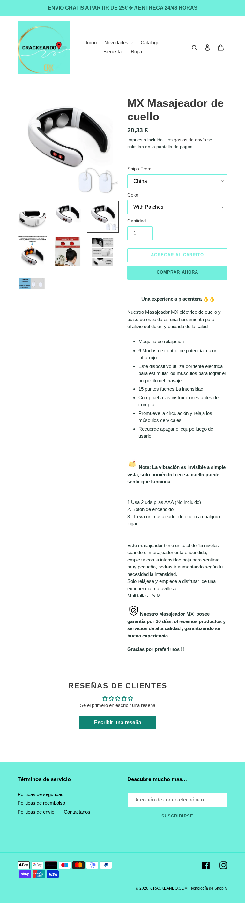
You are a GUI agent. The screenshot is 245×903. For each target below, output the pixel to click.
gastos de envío (190, 139)
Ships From (139, 168)
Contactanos (77, 812)
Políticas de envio (36, 812)
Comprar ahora (177, 272)
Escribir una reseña (117, 722)
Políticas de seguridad (40, 794)
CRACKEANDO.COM (169, 888)
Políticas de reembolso (41, 803)
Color (132, 195)
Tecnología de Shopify (208, 888)
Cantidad (136, 220)
